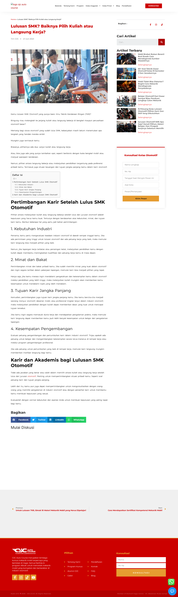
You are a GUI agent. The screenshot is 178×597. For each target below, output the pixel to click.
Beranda (58, 6)
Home (13, 19)
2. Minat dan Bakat (24, 187)
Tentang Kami (69, 6)
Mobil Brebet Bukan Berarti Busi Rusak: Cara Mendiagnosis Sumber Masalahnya (151, 57)
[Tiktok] (27, 577)
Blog (118, 6)
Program (80, 6)
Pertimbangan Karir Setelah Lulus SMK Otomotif (35, 182)
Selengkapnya (145, 65)
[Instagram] (21, 577)
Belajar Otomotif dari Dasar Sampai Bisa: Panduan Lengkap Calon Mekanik (151, 98)
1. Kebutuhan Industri (25, 185)
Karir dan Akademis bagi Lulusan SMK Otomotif (35, 195)
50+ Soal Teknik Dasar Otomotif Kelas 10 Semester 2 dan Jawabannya (151, 71)
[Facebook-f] (15, 577)
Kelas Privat (107, 6)
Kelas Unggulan (92, 6)
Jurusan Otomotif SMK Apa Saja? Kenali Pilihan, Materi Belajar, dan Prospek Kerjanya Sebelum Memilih (151, 125)
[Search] (161, 42)
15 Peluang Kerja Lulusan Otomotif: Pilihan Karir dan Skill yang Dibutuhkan (151, 111)
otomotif (32, 376)
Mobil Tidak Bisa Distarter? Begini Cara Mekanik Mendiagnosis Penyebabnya (151, 84)
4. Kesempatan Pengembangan (29, 192)
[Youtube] (33, 577)
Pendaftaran (126, 6)
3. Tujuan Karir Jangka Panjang (29, 190)
